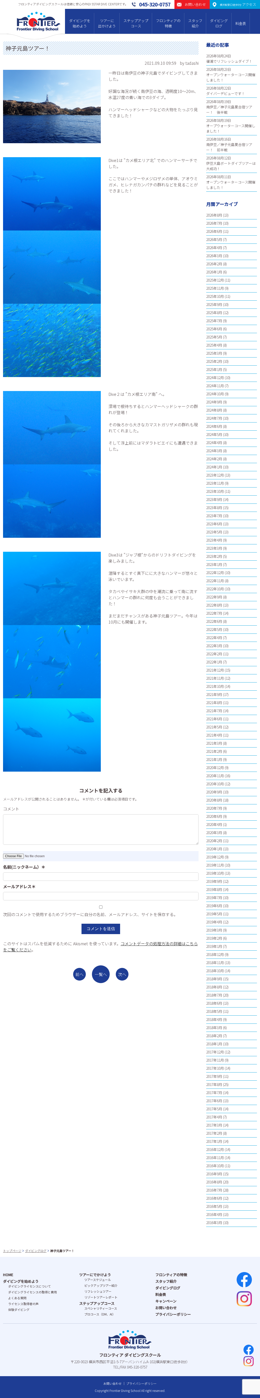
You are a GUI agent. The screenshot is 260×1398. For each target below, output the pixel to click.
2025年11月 (215, 288)
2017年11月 (215, 1060)
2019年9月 (214, 881)
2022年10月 (215, 588)
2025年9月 (214, 304)
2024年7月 (214, 418)
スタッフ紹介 (195, 23)
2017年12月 (215, 1051)
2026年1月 (214, 271)
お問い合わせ (166, 1307)
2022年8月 (214, 605)
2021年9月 (214, 694)
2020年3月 (214, 832)
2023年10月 (215, 491)
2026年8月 (214, 215)
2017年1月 (214, 1141)
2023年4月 (214, 540)
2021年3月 (214, 743)
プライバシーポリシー (173, 1314)
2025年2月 (214, 361)
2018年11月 (215, 962)
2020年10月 (215, 783)
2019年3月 (214, 930)
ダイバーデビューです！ (225, 93)
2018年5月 (214, 1011)
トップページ (12, 1250)
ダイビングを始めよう (79, 23)
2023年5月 (214, 531)
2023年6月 (214, 523)
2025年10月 (215, 296)
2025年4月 (214, 345)
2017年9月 (214, 1076)
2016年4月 (214, 1214)
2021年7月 (214, 710)
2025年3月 (214, 353)
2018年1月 (214, 1043)
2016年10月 (215, 1165)
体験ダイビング (18, 1309)
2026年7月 (214, 223)
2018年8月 (214, 986)
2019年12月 (215, 856)
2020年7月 (214, 808)
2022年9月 (214, 596)
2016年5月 (214, 1206)
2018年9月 (214, 978)
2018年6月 (214, 1003)
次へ (122, 974)
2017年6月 (214, 1100)
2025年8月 (214, 312)
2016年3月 (214, 1222)
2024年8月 (214, 410)
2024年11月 (215, 385)
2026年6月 (214, 231)
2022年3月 (214, 645)
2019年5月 (214, 913)
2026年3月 (214, 255)
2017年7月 (214, 1092)
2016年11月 (215, 1157)
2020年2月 (214, 840)
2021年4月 (214, 735)
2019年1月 (214, 946)
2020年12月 (215, 767)
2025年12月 (215, 280)
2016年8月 (214, 1181)
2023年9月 (214, 499)
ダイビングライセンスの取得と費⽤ (32, 1292)
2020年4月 (214, 824)
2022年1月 (214, 661)
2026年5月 (214, 239)
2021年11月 (215, 678)
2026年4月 (214, 247)
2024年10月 (215, 393)
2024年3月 (214, 450)
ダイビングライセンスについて (29, 1286)
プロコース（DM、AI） (99, 1314)
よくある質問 (17, 1298)
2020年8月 (214, 800)
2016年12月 (215, 1149)
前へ (79, 974)
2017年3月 (214, 1125)
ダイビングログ (219, 23)
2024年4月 (214, 442)
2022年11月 (215, 580)
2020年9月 (214, 791)
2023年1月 (214, 564)
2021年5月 (214, 726)
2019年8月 (214, 889)
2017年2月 (214, 1133)
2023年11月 (215, 483)
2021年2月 (214, 751)
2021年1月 (214, 759)
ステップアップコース (135, 23)
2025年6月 (214, 328)
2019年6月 (214, 905)
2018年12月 (215, 954)
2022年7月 (214, 613)
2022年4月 (214, 637)
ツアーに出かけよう (107, 23)
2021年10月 (215, 686)
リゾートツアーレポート (101, 1297)
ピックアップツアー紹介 (101, 1285)
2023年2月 (214, 556)
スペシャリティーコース (100, 1308)
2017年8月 (214, 1084)
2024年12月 (215, 377)
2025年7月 (214, 320)
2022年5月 (214, 629)
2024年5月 (214, 434)
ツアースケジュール (97, 1279)
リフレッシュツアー (97, 1291)
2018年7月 (214, 995)
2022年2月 (214, 653)
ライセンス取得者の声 (23, 1304)
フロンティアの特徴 (168, 23)
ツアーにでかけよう (95, 1274)
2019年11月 (215, 865)
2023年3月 (214, 548)
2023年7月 (214, 515)
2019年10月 (215, 873)
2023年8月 (214, 507)
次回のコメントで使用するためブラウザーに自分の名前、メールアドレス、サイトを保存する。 (90, 914)
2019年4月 (214, 921)
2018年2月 (214, 1035)
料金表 (240, 23)
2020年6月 (214, 816)
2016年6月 (214, 1198)
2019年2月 (214, 938)
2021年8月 (214, 702)
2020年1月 (214, 848)
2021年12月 (215, 670)
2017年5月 (214, 1108)
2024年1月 (214, 466)
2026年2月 (214, 263)
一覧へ (101, 974)
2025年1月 (214, 369)
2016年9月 (214, 1173)
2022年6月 (214, 621)
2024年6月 (214, 426)
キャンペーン (165, 1301)
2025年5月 (214, 336)
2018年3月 (214, 1027)
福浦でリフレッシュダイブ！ (229, 61)
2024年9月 (214, 401)
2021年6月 (214, 718)
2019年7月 (214, 897)
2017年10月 (215, 1068)
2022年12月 (215, 572)
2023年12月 (215, 475)
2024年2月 (214, 458)
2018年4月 (214, 1019)
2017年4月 (214, 1116)
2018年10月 (215, 970)
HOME (8, 1274)
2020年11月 (215, 775)
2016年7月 (214, 1190)
